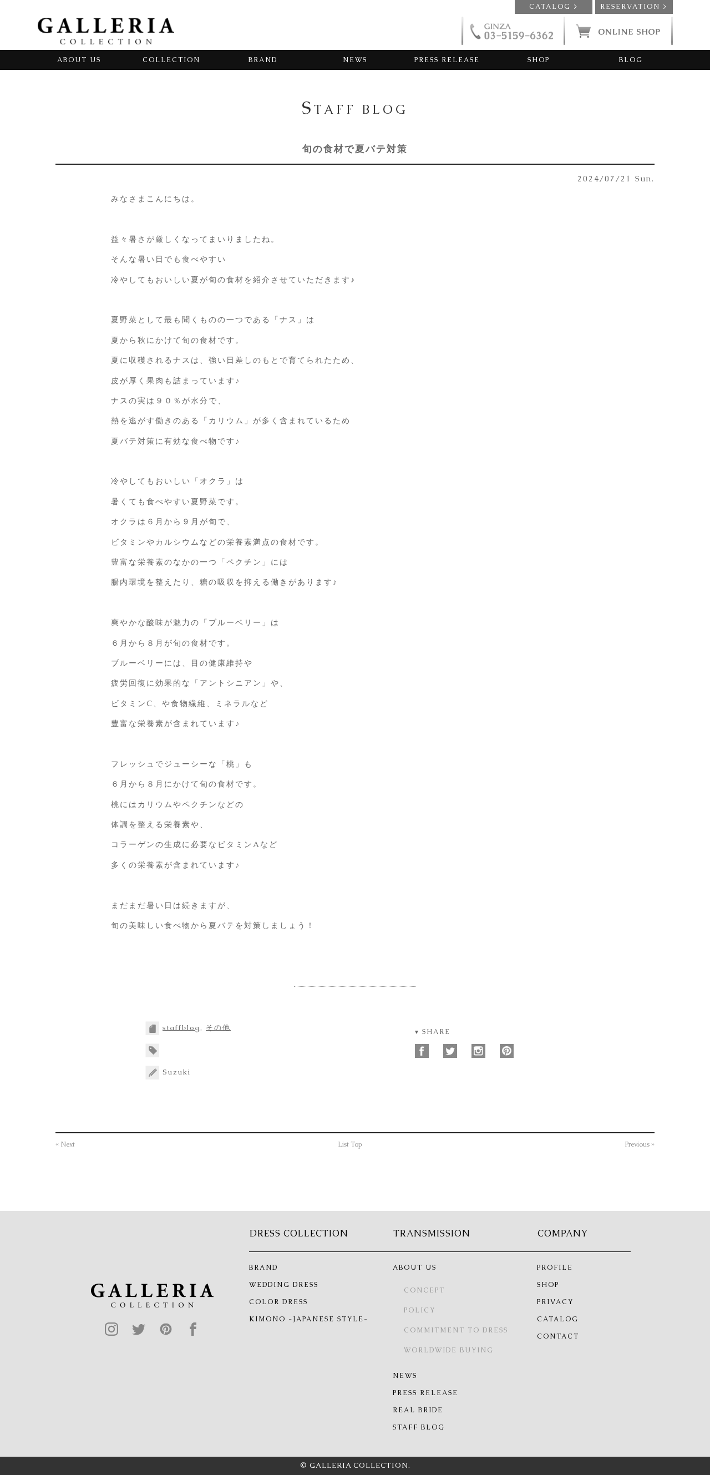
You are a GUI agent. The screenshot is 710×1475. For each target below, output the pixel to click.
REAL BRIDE (418, 1410)
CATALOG (558, 1319)
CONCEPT (424, 1290)
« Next (65, 1144)
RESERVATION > (633, 6)
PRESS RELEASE (447, 59)
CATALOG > (553, 6)
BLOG (631, 59)
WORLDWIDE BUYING (449, 1350)
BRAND (262, 59)
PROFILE (555, 1267)
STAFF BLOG (419, 1427)
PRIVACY (555, 1301)
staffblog (181, 1027)
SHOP (539, 59)
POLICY (419, 1310)
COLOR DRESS (278, 1301)
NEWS (355, 59)
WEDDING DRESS (283, 1284)
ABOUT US (79, 59)
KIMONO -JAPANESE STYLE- (308, 1319)
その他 (218, 1027)
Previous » (640, 1144)
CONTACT (558, 1336)
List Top (350, 1144)
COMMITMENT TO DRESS (456, 1330)
